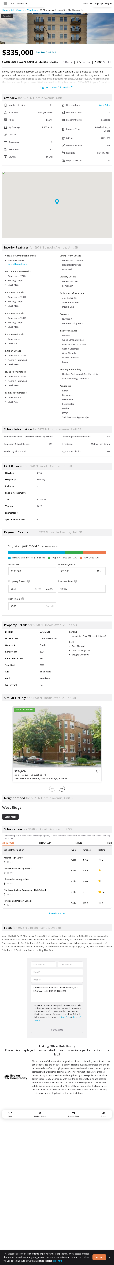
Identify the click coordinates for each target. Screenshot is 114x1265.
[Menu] (5, 3)
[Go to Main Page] (19, 3)
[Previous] (52, 789)
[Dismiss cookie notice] (109, 1257)
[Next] (62, 789)
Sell (12, 10)
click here (57, 1260)
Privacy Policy (65, 1017)
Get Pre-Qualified (46, 52)
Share (103, 1116)
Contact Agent (40, 1116)
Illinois (85, 3)
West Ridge (32, 10)
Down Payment (66, 564)
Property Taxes (17, 581)
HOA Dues (14, 599)
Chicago (20, 10)
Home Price (14, 564)
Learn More (10, 816)
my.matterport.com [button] (17, 264)
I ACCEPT (99, 1257)
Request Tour (73, 1116)
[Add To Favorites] (98, 771)
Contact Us (57, 1029)
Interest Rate (65, 581)
